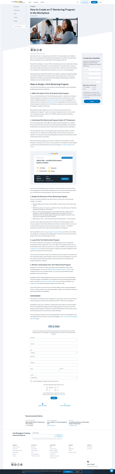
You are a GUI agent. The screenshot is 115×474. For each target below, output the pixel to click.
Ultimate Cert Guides (54, 456)
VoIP (44, 112)
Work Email (32, 356)
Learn (29, 2)
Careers (70, 450)
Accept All (68, 471)
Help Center (89, 447)
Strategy (15, 21)
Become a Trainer (72, 452)
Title (31, 350)
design (50, 100)
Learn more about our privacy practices (33, 472)
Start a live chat (43, 405)
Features (15, 454)
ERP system (51, 102)
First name (32, 337)
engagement (33, 283)
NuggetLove (71, 448)
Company (32, 362)
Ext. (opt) (61, 368)
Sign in (100, 2)
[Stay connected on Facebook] (31, 50)
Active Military (34, 450)
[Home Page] (18, 2)
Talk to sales (85, 2)
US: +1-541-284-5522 (65, 405)
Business (33, 447)
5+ (49, 390)
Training (15, 17)
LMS (32, 452)
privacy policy (62, 394)
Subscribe (59, 435)
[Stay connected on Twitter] (34, 50)
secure (60, 100)
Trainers (14, 456)
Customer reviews (54, 452)
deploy (54, 100)
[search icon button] (26, 26)
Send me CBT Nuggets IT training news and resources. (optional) (45, 381)
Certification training (17, 450)
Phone (31, 368)
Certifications (17, 10)
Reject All (77, 471)
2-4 (57, 387)
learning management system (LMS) (53, 232)
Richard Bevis (34, 15)
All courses (15, 448)
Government (34, 448)
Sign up (94, 2)
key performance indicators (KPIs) (47, 281)
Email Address (36, 433)
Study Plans (52, 454)
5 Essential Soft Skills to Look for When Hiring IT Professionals (79, 422)
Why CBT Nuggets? (54, 450)
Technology (16, 6)
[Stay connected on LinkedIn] (40, 50)
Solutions (36, 2)
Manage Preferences (88, 471)
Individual (51, 387)
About (69, 447)
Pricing (42, 2)
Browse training (16, 447)
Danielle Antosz (52, 425)
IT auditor (63, 144)
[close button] (101, 54)
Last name (32, 343)
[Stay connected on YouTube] (37, 50)
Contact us (89, 448)
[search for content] (77, 2)
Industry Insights (35, 454)
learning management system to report (60, 269)
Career (15, 13)
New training (15, 452)
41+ (58, 390)
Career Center (53, 457)
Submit (54, 398)
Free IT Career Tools (35, 456)
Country (31, 375)
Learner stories (53, 448)
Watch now (65, 178)
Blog (51, 447)
